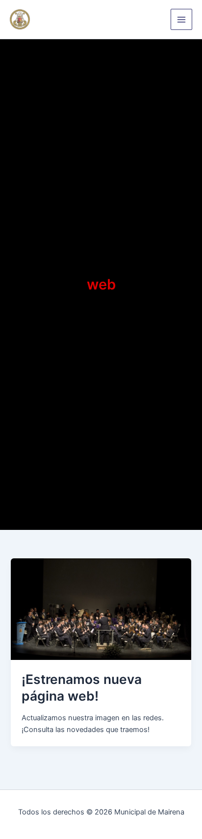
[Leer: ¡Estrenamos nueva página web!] (101, 608)
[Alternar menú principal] (181, 19)
